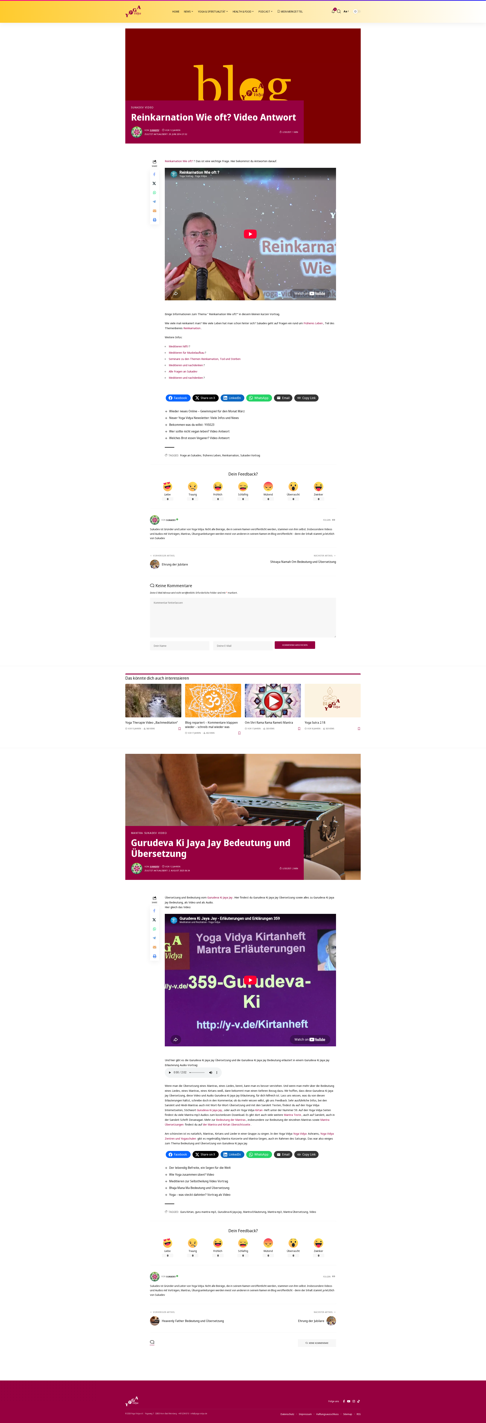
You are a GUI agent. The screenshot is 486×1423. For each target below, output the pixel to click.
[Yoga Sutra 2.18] (333, 700)
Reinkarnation (191, 328)
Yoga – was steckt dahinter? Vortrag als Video (199, 1195)
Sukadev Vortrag (250, 455)
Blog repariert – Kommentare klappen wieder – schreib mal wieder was (211, 724)
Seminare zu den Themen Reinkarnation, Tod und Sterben (205, 359)
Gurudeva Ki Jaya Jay (219, 897)
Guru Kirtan (187, 1212)
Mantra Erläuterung (254, 1212)
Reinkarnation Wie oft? (179, 161)
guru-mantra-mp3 (205, 1212)
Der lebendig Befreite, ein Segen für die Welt (200, 1168)
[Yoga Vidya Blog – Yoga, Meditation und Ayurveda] (131, 1401)
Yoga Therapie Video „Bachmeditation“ (151, 722)
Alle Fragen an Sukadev (183, 371)
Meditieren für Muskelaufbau (186, 352)
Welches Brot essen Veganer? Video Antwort (199, 438)
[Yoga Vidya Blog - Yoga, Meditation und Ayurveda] (133, 11)
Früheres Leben (313, 323)
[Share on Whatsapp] (154, 192)
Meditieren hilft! (178, 346)
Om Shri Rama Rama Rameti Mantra (269, 722)
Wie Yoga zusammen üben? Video (191, 1174)
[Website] (334, 520)
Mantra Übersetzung (295, 1212)
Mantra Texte (292, 1115)
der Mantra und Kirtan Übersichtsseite (226, 1124)
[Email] (154, 210)
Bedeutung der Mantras (231, 1120)
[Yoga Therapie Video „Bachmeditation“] (153, 700)
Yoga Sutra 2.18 (315, 722)
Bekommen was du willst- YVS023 (192, 425)
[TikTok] (358, 1401)
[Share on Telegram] (154, 201)
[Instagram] (354, 1401)
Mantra (137, 833)
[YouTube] (348, 1401)
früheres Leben (212, 455)
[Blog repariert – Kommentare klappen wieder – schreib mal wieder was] (213, 700)
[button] (339, 11)
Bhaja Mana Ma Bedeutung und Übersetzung (199, 1188)
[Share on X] (154, 183)
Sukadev (137, 107)
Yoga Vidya (300, 1133)
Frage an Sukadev (190, 455)
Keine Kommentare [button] (318, 1343)
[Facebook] (344, 1401)
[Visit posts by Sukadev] (136, 132)
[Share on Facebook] (154, 174)
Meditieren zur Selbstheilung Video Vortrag (198, 1181)
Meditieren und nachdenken (186, 365)
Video (149, 107)
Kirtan (259, 1110)
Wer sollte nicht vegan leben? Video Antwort (199, 431)
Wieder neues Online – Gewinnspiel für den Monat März (207, 411)
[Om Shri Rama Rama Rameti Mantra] (273, 700)
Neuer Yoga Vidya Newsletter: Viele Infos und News (204, 418)
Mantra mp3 (275, 1212)
